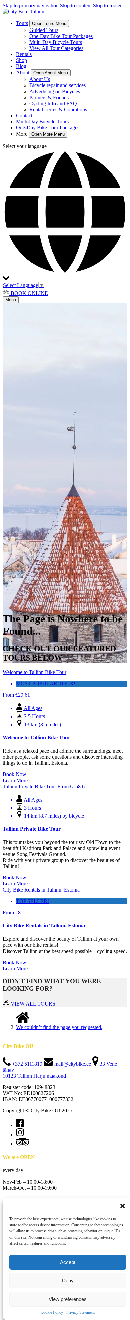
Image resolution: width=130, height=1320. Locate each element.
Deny (68, 1280)
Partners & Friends (49, 97)
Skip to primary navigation (31, 5)
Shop (21, 60)
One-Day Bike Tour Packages (61, 36)
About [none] (22, 72)
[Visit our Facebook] (20, 1125)
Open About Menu (50, 72)
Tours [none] (22, 23)
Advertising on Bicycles (54, 91)
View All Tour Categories (56, 48)
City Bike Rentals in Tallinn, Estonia (44, 925)
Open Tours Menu (49, 23)
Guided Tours (43, 30)
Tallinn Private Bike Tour (32, 829)
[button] (122, 1206)
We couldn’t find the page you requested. (59, 1027)
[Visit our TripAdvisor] (22, 1144)
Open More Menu (48, 134)
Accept (67, 1262)
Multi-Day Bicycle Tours (55, 42)
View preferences (68, 1299)
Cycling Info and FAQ (53, 103)
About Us (39, 79)
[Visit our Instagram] (20, 1134)
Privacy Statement (80, 1312)
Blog (21, 66)
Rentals (24, 54)
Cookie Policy (52, 1312)
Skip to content (76, 5)
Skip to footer (107, 5)
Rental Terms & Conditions (58, 109)
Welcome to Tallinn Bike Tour (36, 737)
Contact (24, 115)
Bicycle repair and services (57, 85)
